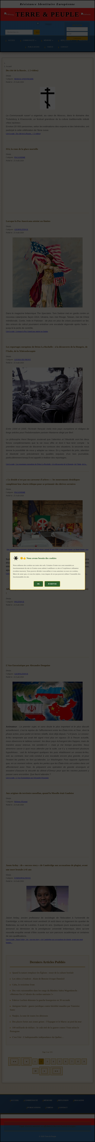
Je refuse (52, 584)
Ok (38, 584)
